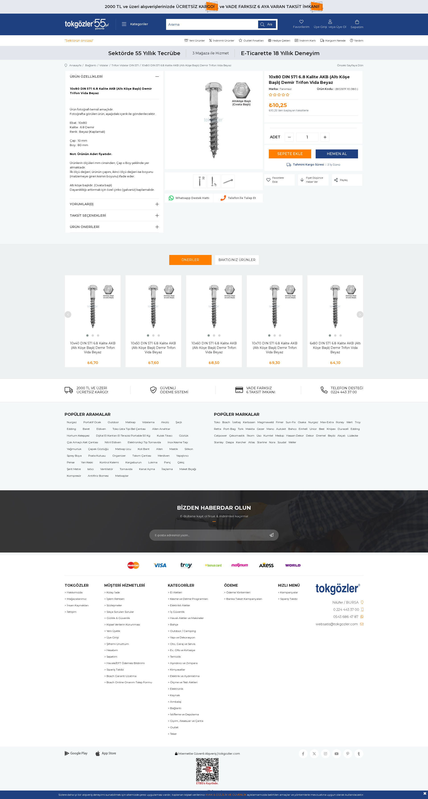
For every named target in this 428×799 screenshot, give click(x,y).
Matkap (131, 422)
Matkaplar (122, 475)
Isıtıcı (90, 469)
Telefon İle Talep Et (242, 198)
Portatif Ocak (92, 422)
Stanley (219, 442)
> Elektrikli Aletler (179, 605)
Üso (259, 435)
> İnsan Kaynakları (76, 605)
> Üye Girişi (111, 637)
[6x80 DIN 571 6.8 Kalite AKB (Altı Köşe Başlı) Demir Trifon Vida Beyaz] (335, 306)
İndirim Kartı (307, 40)
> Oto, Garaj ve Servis (181, 644)
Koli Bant (144, 449)
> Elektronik (175, 688)
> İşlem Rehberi (114, 598)
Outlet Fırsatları (253, 40)
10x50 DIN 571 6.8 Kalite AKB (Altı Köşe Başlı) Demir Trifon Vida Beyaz (153, 347)
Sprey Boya (74, 455)
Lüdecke (353, 435)
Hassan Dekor (295, 435)
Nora (272, 442)
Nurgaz (72, 422)
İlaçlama (167, 469)
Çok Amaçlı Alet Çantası (82, 442)
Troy (358, 422)
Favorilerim (301, 27)
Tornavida (126, 469)
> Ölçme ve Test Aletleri (183, 682)
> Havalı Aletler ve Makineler (186, 618)
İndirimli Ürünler (223, 40)
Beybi (331, 435)
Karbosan (249, 422)
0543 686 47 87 (345, 617)
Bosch (226, 422)
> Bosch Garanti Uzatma (120, 676)
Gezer (260, 429)
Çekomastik (237, 435)
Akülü (165, 422)
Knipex (331, 429)
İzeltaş (236, 422)
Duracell (343, 429)
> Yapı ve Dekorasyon (181, 637)
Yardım (358, 40)
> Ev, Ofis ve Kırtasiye (181, 650)
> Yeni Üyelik (112, 631)
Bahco (292, 429)
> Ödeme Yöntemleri (237, 592)
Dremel (321, 435)
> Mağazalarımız (75, 598)
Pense (70, 462)
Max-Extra (327, 422)
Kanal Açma (147, 469)
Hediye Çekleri (281, 40)
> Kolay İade (112, 592)
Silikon (189, 449)
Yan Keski (87, 462)
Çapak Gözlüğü (98, 449)
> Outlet (173, 727)
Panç (167, 462)
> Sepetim (110, 656)
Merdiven (164, 455)
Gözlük (183, 435)
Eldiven (101, 429)
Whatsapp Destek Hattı (192, 198)
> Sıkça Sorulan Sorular (119, 611)
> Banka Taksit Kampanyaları (243, 598)
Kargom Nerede (335, 40)
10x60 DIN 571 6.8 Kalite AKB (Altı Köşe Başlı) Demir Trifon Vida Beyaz (214, 347)
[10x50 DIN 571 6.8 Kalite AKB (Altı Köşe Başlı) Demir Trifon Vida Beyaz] (153, 306)
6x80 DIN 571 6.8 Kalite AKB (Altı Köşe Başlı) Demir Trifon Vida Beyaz (335, 347)
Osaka (302, 422)
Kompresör (74, 475)
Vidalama (148, 422)
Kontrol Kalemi (109, 462)
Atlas (251, 442)
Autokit (281, 429)
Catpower (220, 435)
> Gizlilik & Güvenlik (117, 618)
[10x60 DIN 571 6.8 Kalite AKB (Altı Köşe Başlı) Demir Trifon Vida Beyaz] (214, 306)
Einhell (303, 429)
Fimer (280, 422)
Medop (279, 435)
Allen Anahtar (161, 429)
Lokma (152, 462)
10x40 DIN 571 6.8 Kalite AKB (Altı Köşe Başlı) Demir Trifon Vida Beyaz (92, 347)
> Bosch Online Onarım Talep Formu (128, 682)
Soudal (282, 442)
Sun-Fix (291, 422)
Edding (71, 429)
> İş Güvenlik (176, 611)
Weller (292, 442)
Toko (217, 422)
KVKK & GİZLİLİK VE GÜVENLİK (226, 794)
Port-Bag (229, 429)
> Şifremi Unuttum (116, 644)
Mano (270, 429)
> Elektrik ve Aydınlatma (184, 676)
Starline (262, 442)
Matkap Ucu (123, 449)
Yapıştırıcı (182, 455)
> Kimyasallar (176, 669)
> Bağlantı (174, 708)
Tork (240, 429)
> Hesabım (111, 650)
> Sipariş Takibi (114, 669)
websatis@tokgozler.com (337, 624)
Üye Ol (341, 27)
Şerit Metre (74, 469)
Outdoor (113, 422)
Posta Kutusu (97, 455)
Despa (230, 442)
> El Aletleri (175, 592)
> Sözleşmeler (113, 605)
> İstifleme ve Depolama (183, 714)
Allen (159, 449)
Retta (217, 429)
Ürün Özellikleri (86, 77)
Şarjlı (179, 422)
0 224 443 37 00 (346, 609)
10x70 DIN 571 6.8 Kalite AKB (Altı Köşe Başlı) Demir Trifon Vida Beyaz (274, 347)
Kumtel (268, 435)
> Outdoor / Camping (182, 631)
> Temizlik (174, 656)
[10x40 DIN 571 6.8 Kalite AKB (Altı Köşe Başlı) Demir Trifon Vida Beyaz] (93, 306)
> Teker (172, 733)
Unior (313, 429)
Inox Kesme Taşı (178, 442)
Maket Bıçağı (187, 469)
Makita (250, 429)
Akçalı (341, 435)
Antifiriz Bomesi (98, 475)
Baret (86, 429)
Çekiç (180, 462)
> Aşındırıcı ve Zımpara (183, 663)
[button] (87, 335)
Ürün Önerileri (84, 227)
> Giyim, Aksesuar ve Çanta (185, 720)
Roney (340, 422)
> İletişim (70, 611)
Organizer (119, 455)
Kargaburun (134, 462)
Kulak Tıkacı (164, 435)
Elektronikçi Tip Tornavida (144, 442)
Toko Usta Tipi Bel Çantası (129, 429)
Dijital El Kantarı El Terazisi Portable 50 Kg (123, 435)
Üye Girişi (320, 27)
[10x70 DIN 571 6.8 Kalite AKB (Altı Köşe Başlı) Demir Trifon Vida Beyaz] (274, 306)
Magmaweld (265, 422)
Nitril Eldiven (113, 442)
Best (322, 429)
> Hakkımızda (73, 592)
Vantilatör (106, 469)
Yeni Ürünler (197, 40)
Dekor (310, 435)
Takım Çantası (141, 455)
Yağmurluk (74, 449)
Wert (349, 422)
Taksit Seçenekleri (88, 215)
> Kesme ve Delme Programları (188, 598)
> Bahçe (173, 624)
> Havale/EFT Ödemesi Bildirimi (124, 663)
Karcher (241, 442)
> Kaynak (174, 695)
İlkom (250, 435)
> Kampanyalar (288, 592)
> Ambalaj (174, 701)
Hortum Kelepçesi (78, 435)
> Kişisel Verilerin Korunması (122, 624)
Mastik (173, 449)
